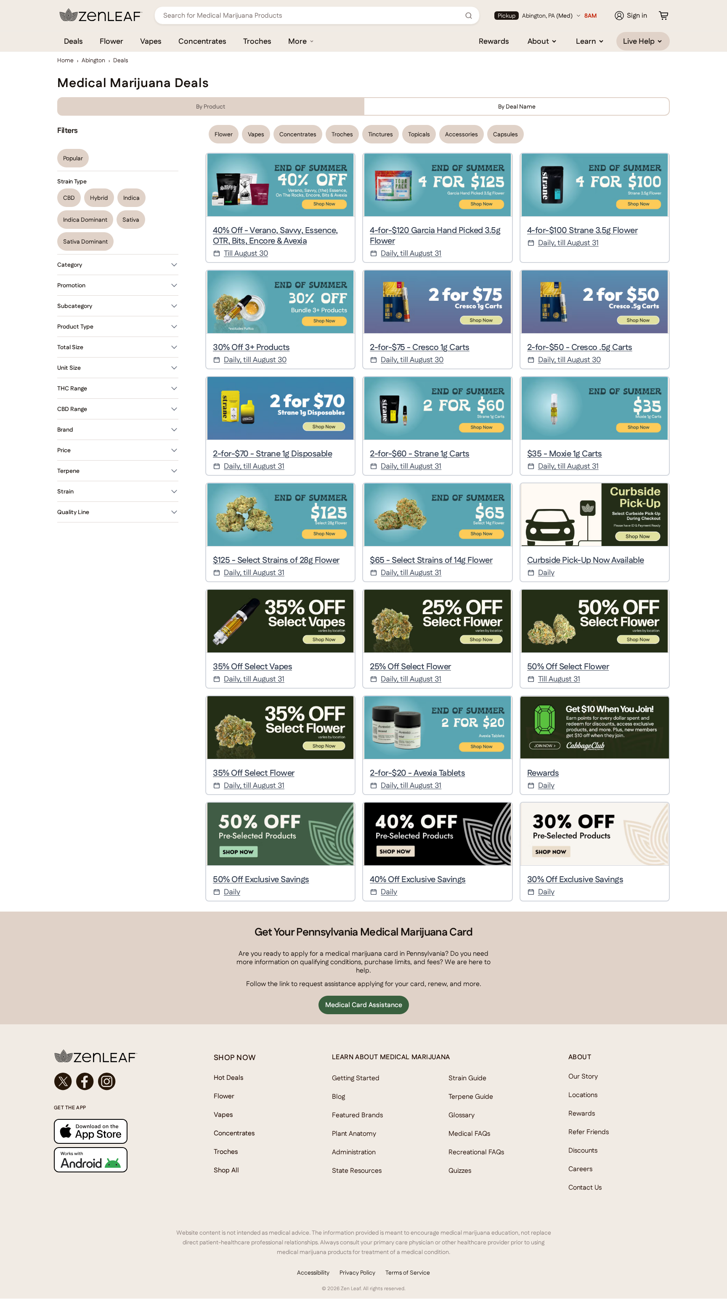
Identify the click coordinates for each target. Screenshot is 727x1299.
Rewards (494, 41)
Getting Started (355, 1078)
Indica (131, 198)
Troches (257, 41)
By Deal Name (517, 106)
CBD (69, 198)
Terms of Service (407, 1272)
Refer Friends (588, 1132)
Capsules (505, 134)
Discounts (582, 1150)
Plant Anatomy (354, 1133)
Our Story (583, 1076)
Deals (73, 41)
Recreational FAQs (476, 1152)
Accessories (461, 134)
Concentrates (202, 41)
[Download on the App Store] (117, 1131)
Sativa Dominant (85, 241)
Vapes (151, 41)
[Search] (468, 15)
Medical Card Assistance (363, 1005)
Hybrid (99, 198)
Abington (93, 60)
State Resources (357, 1170)
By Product (210, 106)
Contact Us (585, 1187)
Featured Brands (357, 1115)
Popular (73, 158)
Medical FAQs (469, 1133)
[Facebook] (85, 1081)
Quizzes (459, 1170)
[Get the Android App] (117, 1159)
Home (65, 60)
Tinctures (380, 134)
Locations (582, 1095)
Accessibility (313, 1272)
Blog (338, 1096)
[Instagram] (107, 1081)
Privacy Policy (357, 1272)
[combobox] (312, 15)
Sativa (130, 219)
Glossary (461, 1115)
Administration (354, 1152)
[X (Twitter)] (63, 1081)
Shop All (226, 1170)
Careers (580, 1169)
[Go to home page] (117, 1056)
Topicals (419, 134)
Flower (111, 41)
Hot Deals (229, 1077)
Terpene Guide (470, 1096)
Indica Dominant (85, 219)
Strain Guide (467, 1078)
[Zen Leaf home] (101, 14)
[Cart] (663, 15)
